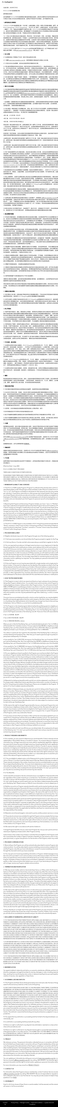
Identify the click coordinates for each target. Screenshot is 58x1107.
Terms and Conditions (37, 1102)
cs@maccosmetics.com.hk (49, 197)
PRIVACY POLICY (33, 1065)
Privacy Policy (14, 1102)
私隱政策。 (27, 443)
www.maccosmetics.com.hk (24, 50)
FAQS (14, 1077)
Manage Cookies (24, 1102)
